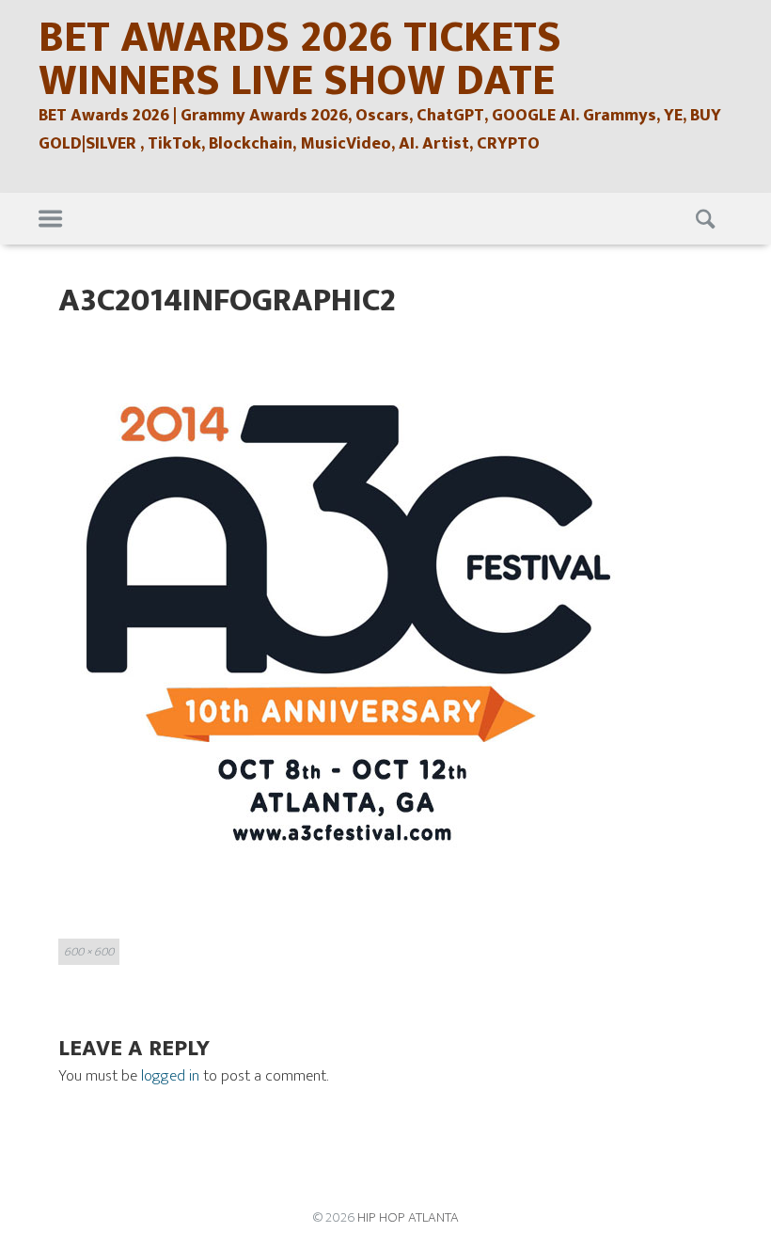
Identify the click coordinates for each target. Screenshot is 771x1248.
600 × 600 (89, 951)
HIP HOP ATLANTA (408, 1217)
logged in (170, 1076)
